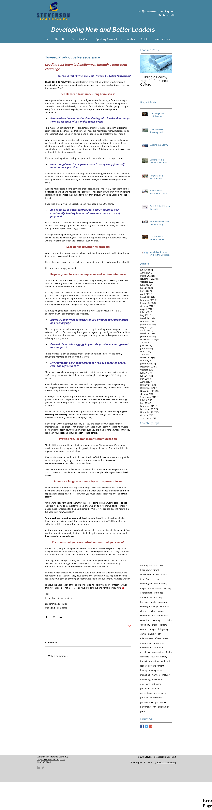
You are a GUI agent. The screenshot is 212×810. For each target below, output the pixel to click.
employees (145, 643)
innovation (154, 661)
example (158, 647)
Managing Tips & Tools (56, 607)
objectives (145, 684)
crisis (154, 624)
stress (60, 598)
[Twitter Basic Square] (146, 726)
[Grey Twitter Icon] (43, 767)
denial (143, 633)
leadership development (152, 665)
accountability (160, 583)
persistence (160, 702)
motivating (145, 679)
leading (144, 670)
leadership (50, 598)
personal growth (148, 706)
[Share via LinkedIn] (60, 617)
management (155, 670)
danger (152, 629)
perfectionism (160, 693)
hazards (155, 656)
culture (143, 629)
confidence (162, 615)
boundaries (163, 602)
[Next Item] (167, 64)
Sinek (158, 579)
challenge (145, 606)
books (153, 602)
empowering (158, 643)
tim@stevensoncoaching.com (156, 11)
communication (147, 615)
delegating (163, 629)
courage (157, 620)
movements (158, 679)
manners (156, 674)
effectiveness (146, 638)
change (154, 606)
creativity (167, 620)
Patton (164, 574)
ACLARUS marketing (166, 762)
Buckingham (146, 565)
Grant (156, 570)
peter (143, 711)
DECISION (158, 565)
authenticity (146, 597)
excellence (145, 652)
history (163, 656)
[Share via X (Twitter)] (53, 617)
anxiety (68, 598)
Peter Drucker (147, 579)
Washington (146, 583)
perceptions (146, 693)
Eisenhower (146, 570)
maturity (166, 674)
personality (163, 706)
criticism (162, 624)
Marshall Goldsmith (149, 574)
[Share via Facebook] (46, 617)
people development (150, 688)
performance (156, 697)
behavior (144, 602)
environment (146, 647)
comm (161, 611)
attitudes (158, 592)
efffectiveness (161, 638)
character (164, 606)
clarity (143, 611)
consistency (146, 620)
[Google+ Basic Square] (150, 726)
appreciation (146, 592)
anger (143, 588)
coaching (152, 611)
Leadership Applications (57, 603)
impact (143, 661)
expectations (158, 652)
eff (159, 633)
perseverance (146, 702)
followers (144, 656)
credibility (145, 624)
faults (169, 652)
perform (144, 697)
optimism (156, 684)
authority (158, 597)
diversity (152, 633)
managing (145, 674)
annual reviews (155, 588)
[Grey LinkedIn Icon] (38, 767)
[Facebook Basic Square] (142, 726)
